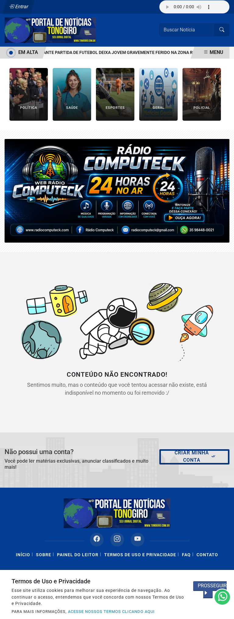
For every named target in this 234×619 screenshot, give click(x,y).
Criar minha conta (192, 456)
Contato (207, 554)
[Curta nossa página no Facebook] (97, 539)
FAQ (186, 554)
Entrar (21, 6)
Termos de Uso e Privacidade (140, 554)
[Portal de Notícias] (50, 30)
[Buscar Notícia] (221, 29)
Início (23, 554)
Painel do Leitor (77, 554)
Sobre (43, 554)
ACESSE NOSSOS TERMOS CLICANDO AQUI (111, 611)
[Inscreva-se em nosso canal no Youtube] (137, 539)
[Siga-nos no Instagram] (117, 539)
